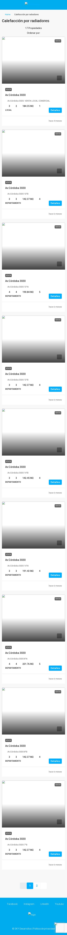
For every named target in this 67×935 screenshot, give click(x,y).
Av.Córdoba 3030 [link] (15, 95)
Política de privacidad (44, 928)
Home (7, 14)
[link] (33, 60)
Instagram (28, 904)
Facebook (12, 904)
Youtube (59, 904)
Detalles (55, 110)
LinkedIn (44, 904)
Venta (8, 89)
